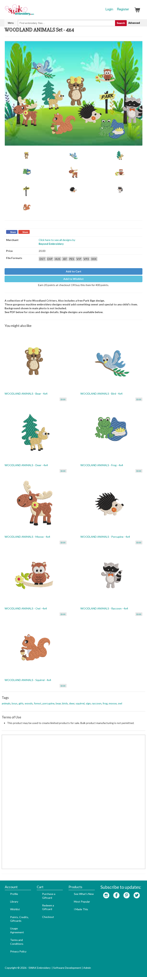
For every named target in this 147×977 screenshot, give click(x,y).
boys (14, 703)
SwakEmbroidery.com (33, 11)
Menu (11, 22)
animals (6, 703)
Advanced (134, 23)
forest (37, 703)
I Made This (81, 909)
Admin (87, 967)
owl (120, 703)
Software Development (67, 967)
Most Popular (82, 901)
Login (109, 9)
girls (21, 703)
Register (123, 9)
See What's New (84, 893)
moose (113, 703)
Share (13, 232)
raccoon (96, 703)
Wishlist (15, 909)
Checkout (48, 916)
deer (71, 703)
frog (105, 703)
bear (58, 703)
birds (65, 703)
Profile (14, 893)
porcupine (48, 703)
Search (121, 23)
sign (88, 703)
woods (29, 703)
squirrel (80, 703)
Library (14, 901)
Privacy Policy (18, 951)
